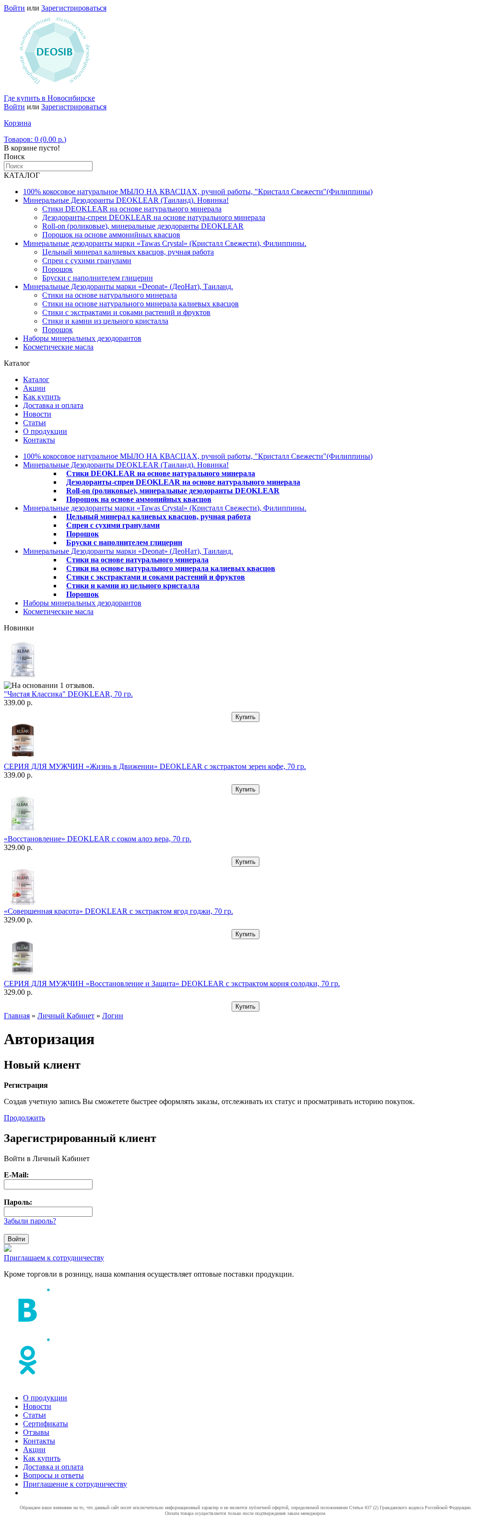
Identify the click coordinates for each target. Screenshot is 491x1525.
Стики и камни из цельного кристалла (105, 321)
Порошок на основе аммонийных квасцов (111, 235)
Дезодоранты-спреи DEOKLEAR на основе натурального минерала (153, 217)
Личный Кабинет (65, 1016)
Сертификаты (45, 1424)
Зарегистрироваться (73, 8)
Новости (37, 414)
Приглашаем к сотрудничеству (54, 1258)
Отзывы (36, 1432)
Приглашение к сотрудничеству (75, 1484)
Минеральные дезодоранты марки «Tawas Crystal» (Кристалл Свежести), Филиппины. (164, 243)
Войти (14, 8)
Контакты (39, 440)
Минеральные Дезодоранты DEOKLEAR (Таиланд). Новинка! (126, 200)
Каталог (36, 379)
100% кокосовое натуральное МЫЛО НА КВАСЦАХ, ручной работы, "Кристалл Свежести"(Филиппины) (198, 191)
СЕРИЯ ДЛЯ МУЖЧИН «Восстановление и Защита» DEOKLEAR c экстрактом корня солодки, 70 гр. (172, 983)
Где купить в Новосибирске (49, 98)
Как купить (41, 397)
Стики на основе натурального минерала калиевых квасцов (140, 304)
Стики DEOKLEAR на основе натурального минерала (132, 209)
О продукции (45, 431)
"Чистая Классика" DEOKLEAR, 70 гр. (68, 694)
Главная (17, 1016)
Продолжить (24, 1118)
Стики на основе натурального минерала (109, 295)
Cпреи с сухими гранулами (86, 260)
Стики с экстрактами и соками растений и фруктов (126, 312)
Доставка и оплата (53, 405)
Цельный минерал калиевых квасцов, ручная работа (128, 252)
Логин (112, 1016)
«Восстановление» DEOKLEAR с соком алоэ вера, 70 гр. (97, 839)
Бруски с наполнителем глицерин (97, 278)
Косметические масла (58, 347)
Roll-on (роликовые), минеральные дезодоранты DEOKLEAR (143, 226)
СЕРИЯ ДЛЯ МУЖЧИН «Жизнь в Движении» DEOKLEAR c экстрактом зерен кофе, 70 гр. (155, 766)
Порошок (57, 269)
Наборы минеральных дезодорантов (82, 338)
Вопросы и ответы (53, 1475)
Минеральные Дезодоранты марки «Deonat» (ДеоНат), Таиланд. (128, 286)
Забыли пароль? (30, 1221)
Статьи (34, 423)
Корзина (17, 123)
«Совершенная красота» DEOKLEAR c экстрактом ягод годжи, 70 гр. (118, 911)
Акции (34, 388)
